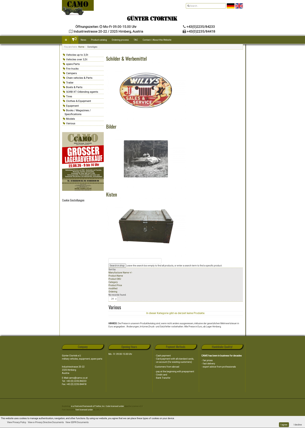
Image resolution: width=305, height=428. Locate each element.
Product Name (115, 275)
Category (113, 282)
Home (81, 47)
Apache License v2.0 (133, 406)
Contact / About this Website (157, 40)
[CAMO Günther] (78, 7)
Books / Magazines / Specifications (77, 112)
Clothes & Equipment (78, 101)
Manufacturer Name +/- (120, 272)
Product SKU (114, 279)
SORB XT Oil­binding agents (82, 91)
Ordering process (120, 40)
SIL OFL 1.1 (98, 410)
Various (70, 123)
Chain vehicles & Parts (79, 77)
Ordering (112, 291)
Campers (71, 73)
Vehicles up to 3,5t (77, 54)
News (83, 40)
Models (70, 118)
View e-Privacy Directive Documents (46, 422)
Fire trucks (72, 68)
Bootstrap (66, 406)
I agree (284, 424)
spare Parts (73, 64)
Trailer (70, 82)
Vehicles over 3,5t (76, 59)
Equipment (72, 105)
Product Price (115, 285)
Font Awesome (68, 410)
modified (112, 288)
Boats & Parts (74, 87)
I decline (298, 424)
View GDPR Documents (77, 422)
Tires (69, 96)
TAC (136, 40)
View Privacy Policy (16, 422)
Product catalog (99, 40)
